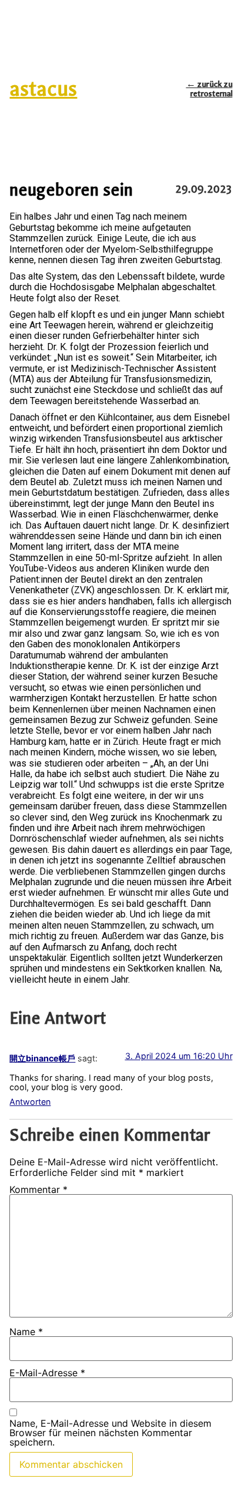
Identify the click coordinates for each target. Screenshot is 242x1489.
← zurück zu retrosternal (209, 89)
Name (26, 1331)
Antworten (30, 1102)
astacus (43, 89)
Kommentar (38, 1189)
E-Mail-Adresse (47, 1372)
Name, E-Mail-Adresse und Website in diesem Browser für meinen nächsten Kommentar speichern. (110, 1433)
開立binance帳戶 (42, 1058)
